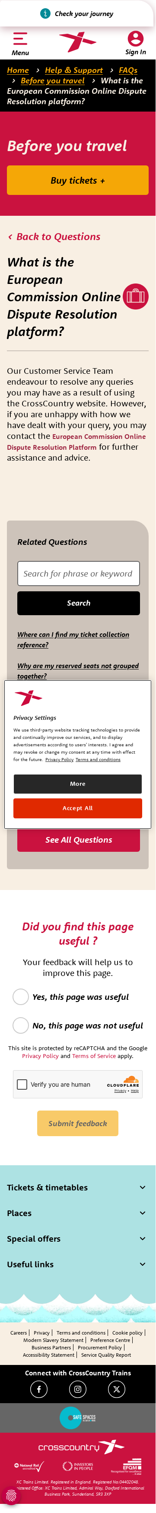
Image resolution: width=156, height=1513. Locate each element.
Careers (18, 1332)
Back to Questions (58, 236)
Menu (20, 52)
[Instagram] (78, 1389)
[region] (78, 754)
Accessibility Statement (48, 1354)
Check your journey (84, 13)
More (78, 784)
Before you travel (53, 80)
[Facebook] (39, 1389)
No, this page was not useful (87, 1025)
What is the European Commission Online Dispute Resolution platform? (76, 90)
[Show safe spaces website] (78, 1418)
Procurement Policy (100, 1347)
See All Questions (78, 839)
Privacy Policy (59, 759)
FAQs (128, 70)
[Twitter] (117, 1389)
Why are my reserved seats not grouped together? (78, 670)
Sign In (135, 51)
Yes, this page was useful (80, 996)
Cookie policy (127, 1332)
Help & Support (74, 70)
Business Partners (51, 1347)
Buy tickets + (78, 180)
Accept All (78, 808)
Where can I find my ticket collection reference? (73, 639)
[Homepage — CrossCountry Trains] (77, 42)
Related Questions (52, 541)
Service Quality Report (106, 1354)
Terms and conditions (81, 1332)
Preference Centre (110, 1340)
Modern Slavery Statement (53, 1340)
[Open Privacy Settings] (11, 1495)
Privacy (42, 1332)
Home (18, 70)
